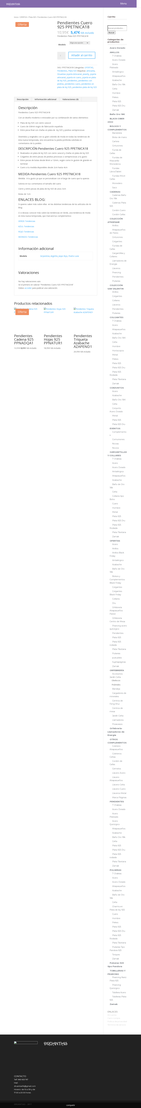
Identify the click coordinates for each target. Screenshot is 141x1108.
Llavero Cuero (119, 789)
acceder (28, 288)
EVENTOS (115, 428)
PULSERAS (115, 870)
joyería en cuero (74, 77)
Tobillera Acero (119, 992)
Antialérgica (118, 471)
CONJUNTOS (117, 387)
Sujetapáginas (119, 662)
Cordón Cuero (119, 210)
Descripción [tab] (23, 99)
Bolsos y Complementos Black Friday (117, 579)
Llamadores (118, 720)
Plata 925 (32, 17)
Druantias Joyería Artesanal (69, 74)
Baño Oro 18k (118, 84)
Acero (115, 325)
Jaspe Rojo (63, 256)
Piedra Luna (73, 256)
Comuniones (118, 439)
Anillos (115, 225)
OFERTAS (23, 17)
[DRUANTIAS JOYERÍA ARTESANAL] (13, 3)
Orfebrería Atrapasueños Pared (116, 610)
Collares (116, 300)
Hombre (116, 93)
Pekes (115, 97)
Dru (114, 603)
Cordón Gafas (118, 214)
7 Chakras (116, 56)
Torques (116, 954)
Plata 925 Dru (118, 105)
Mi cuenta (112, 1015)
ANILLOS (114, 52)
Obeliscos (116, 680)
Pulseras (116, 281)
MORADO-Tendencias (28, 237)
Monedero (117, 183)
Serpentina (45, 256)
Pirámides (116, 684)
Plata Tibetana (119, 379)
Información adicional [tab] (45, 99)
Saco (114, 187)
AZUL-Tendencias (26, 226)
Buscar (111, 32)
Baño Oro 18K (117, 114)
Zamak (115, 110)
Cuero (115, 503)
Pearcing (116, 272)
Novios (115, 448)
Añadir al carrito (81, 55)
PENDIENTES (117, 801)
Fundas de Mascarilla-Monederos (116, 160)
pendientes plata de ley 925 (84, 87)
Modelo (62, 44)
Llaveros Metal (119, 793)
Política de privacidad (117, 1021)
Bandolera (117, 133)
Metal (115, 355)
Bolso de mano (119, 137)
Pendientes (62, 70)
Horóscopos (118, 350)
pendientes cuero (72, 84)
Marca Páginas (119, 797)
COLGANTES (116, 317)
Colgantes (117, 241)
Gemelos (116, 768)
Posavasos (117, 724)
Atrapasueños (118, 76)
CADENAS (115, 191)
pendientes (72, 80)
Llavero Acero (118, 773)
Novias (115, 443)
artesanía (90, 70)
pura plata (117, 657)
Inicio (16, 17)
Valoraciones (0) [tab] (70, 99)
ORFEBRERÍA (117, 670)
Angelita (54, 256)
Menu (123, 3)
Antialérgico (118, 72)
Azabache (117, 80)
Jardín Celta (117, 716)
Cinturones (117, 145)
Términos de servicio (117, 1025)
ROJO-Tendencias (26, 231)
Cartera (115, 141)
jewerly (86, 74)
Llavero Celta (118, 784)
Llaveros (116, 268)
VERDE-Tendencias (26, 221)
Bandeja (116, 689)
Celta (114, 89)
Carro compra (114, 1018)
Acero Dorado (117, 48)
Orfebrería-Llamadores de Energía (116, 731)
